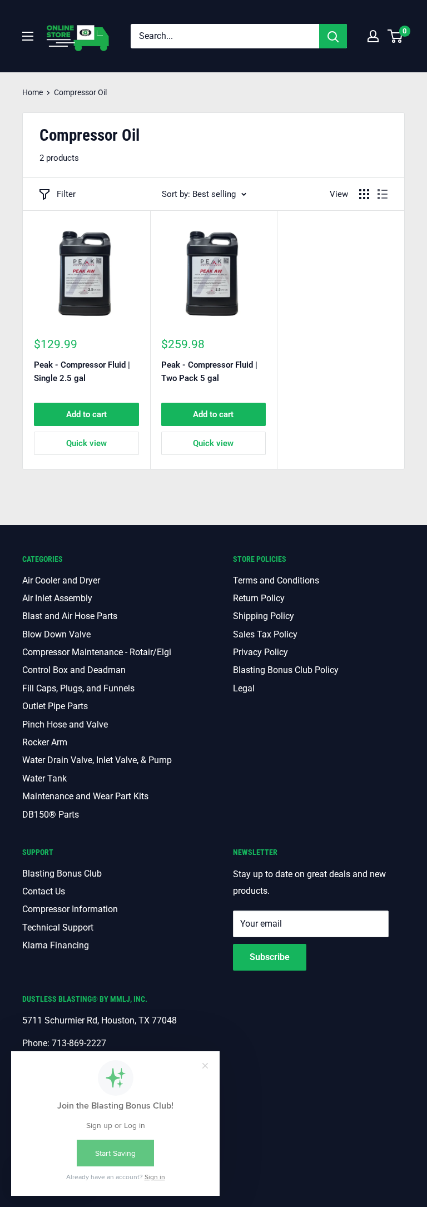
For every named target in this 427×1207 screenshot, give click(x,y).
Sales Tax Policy (265, 634)
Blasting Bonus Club (62, 873)
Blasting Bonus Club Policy (286, 670)
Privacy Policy (260, 652)
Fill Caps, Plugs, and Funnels (78, 688)
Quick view (86, 443)
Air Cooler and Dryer (61, 580)
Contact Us (43, 891)
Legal (244, 688)
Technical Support (57, 927)
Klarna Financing (55, 945)
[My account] (373, 36)
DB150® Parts (50, 814)
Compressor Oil (80, 92)
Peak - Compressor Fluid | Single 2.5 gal (82, 371)
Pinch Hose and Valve (65, 724)
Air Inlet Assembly (57, 598)
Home (32, 92)
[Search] (333, 36)
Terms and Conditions (276, 580)
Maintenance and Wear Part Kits (85, 796)
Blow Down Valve (56, 634)
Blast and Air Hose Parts (69, 616)
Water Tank (44, 778)
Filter (66, 194)
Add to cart (86, 414)
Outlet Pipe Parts (55, 706)
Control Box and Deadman (74, 670)
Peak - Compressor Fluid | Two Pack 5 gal (209, 371)
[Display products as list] (383, 194)
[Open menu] (27, 36)
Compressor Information (70, 909)
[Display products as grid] (364, 194)
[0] (396, 36)
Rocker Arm (44, 742)
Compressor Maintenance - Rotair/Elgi (96, 652)
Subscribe (270, 957)
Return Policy (259, 598)
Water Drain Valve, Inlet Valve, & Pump (97, 760)
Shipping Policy (263, 616)
